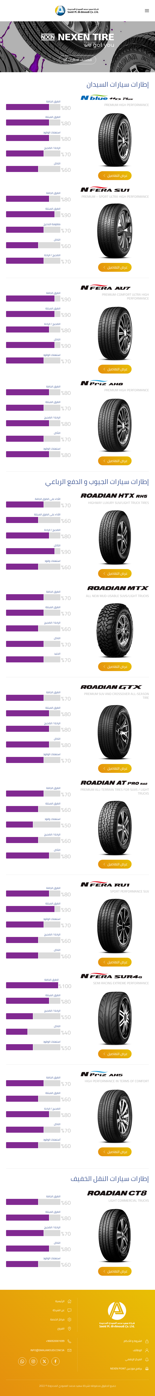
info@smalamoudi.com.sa (47, 1350)
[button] (147, 10)
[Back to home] (77, 10)
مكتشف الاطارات (80, 60)
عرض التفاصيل (117, 175)
